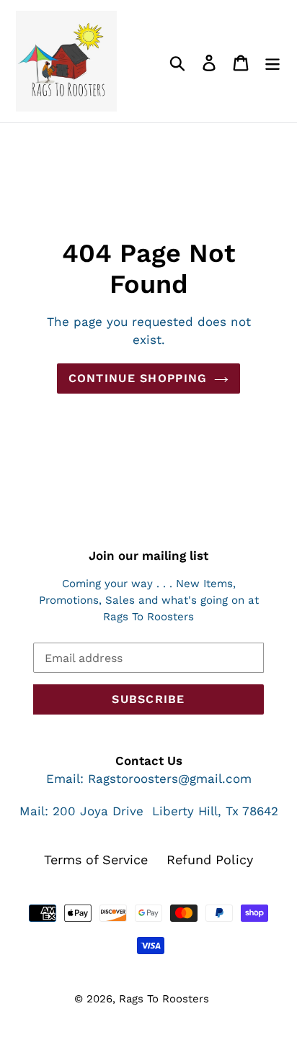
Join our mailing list (148, 555)
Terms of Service (96, 859)
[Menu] (272, 61)
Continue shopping (138, 378)
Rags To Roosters (164, 998)
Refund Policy (210, 859)
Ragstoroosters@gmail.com (170, 778)
